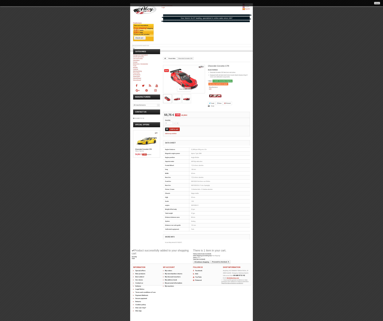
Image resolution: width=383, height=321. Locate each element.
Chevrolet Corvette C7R (143, 149)
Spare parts (136, 76)
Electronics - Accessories (140, 64)
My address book (171, 280)
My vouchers (169, 286)
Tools (134, 66)
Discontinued (137, 80)
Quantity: (168, 120)
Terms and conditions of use (145, 292)
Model (210, 70)
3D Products (136, 74)
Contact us (140, 112)
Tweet (212, 103)
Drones (135, 62)
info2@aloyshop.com (233, 278)
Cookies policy (140, 305)
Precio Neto (136, 73)
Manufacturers (142, 97)
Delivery (138, 286)
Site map (138, 311)
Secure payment (141, 298)
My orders (168, 271)
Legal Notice (139, 289)
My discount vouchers (173, 277)
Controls (135, 69)
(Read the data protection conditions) (232, 283)
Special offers (142, 125)
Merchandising (137, 71)
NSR (210, 89)
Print (212, 106)
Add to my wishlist (170, 133)
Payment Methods (141, 295)
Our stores (139, 280)
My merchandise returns (173, 274)
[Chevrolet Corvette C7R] (167, 98)
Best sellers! (139, 277)
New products (140, 274)
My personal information (173, 283)
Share (219, 103)
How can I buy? (140, 308)
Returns (138, 301)
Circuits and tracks (138, 57)
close (377, 3)
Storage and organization (140, 55)
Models (135, 67)
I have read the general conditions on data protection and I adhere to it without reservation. (235, 280)
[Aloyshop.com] (146, 9)
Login (163, 7)
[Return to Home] (165, 58)
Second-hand (137, 78)
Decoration (136, 60)
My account (169, 267)
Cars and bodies (138, 58)
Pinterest (228, 103)
